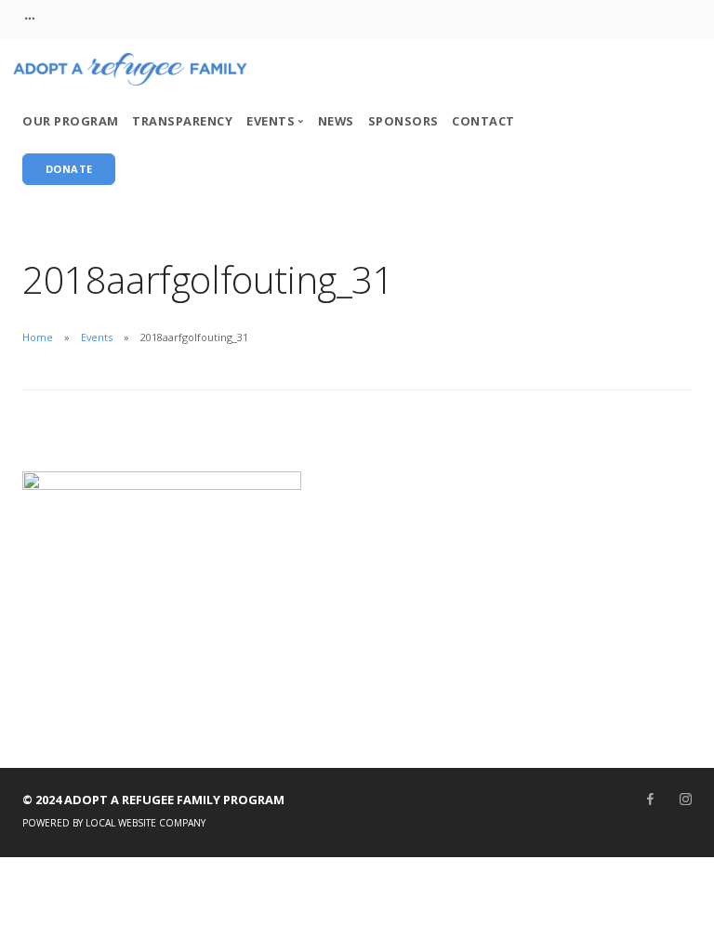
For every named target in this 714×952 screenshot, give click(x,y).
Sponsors (403, 120)
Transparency (182, 120)
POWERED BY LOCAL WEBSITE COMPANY (113, 822)
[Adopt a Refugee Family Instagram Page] (685, 799)
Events (96, 337)
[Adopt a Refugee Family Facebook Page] (649, 799)
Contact (483, 120)
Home (37, 337)
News (336, 120)
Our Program (70, 120)
